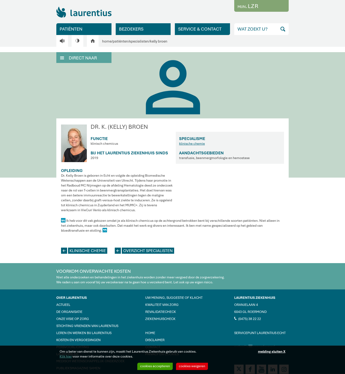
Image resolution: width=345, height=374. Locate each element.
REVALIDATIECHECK (160, 312)
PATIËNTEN (71, 29)
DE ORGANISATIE (69, 312)
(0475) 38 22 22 (247, 318)
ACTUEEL (63, 305)
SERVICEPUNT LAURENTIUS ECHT (260, 333)
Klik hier (66, 356)
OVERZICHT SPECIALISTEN (144, 250)
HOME (150, 333)
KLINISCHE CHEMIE (84, 250)
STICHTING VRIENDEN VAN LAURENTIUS (87, 326)
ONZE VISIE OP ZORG (72, 319)
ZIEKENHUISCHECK (160, 319)
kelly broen (158, 41)
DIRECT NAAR (78, 58)
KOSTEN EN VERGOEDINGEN (78, 340)
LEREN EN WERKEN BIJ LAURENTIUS (83, 333)
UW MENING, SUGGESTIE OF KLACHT (174, 298)
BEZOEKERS (131, 29)
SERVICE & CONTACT (200, 29)
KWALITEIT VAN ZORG (162, 305)
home (106, 41)
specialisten (139, 41)
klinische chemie (192, 143)
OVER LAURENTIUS (71, 298)
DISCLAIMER (155, 340)
